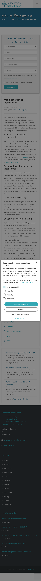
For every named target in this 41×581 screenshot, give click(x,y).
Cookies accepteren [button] (21, 304)
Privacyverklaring (27, 283)
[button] (20, 314)
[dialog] (20, 290)
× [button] (37, 262)
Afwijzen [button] (21, 309)
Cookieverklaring (20, 318)
